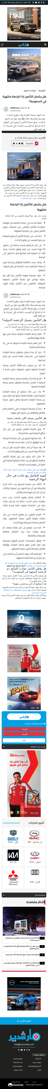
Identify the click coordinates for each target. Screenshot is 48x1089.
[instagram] (33, 2)
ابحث (24, 740)
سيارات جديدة (37, 1062)
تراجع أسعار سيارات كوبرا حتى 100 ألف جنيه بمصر (22, 954)
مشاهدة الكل (40, 895)
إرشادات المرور (30, 90)
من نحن (34, 1082)
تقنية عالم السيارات (28, 198)
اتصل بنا (26, 1082)
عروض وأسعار (18, 1058)
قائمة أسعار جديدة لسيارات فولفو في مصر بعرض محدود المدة (22, 939)
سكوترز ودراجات (18, 1066)
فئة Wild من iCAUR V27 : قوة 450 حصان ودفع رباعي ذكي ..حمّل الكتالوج (21, 964)
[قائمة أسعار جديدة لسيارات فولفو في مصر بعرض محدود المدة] (24, 921)
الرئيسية (42, 90)
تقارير (39, 1070)
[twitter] (39, 2)
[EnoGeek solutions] (16, 1085)
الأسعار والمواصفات (34, 1066)
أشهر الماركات (36, 822)
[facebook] (41, 2)
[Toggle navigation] (45, 44)
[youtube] (36, 2)
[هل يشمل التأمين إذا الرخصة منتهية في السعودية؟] (19, 143)
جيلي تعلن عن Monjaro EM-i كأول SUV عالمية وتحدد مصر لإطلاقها (21, 947)
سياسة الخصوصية (16, 1082)
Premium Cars (18, 1062)
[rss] (43, 2)
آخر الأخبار (38, 1058)
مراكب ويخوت (18, 1070)
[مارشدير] (23, 44)
